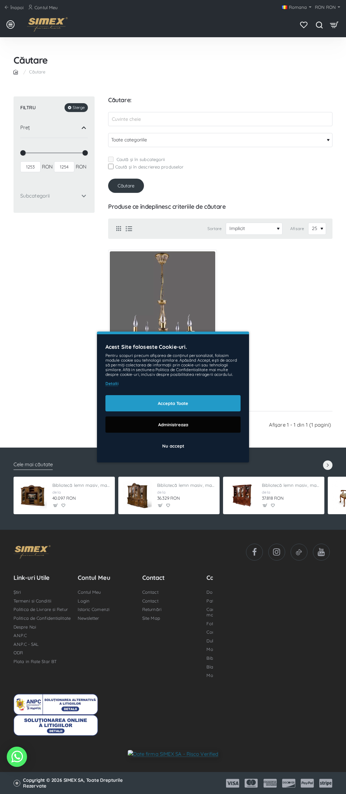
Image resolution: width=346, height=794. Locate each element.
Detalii (112, 383)
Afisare (297, 228)
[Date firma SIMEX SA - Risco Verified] (173, 753)
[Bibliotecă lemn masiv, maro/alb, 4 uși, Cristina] (137, 495)
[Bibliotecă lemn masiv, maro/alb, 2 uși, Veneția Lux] (242, 495)
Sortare (214, 228)
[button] (55, 505)
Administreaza (173, 424)
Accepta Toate (173, 403)
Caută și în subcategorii (140, 159)
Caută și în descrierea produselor (149, 166)
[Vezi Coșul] (334, 24)
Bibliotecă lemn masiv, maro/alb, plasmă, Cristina (81, 485)
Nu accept (173, 446)
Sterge (78, 107)
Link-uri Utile (32, 577)
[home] (17, 71)
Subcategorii (35, 195)
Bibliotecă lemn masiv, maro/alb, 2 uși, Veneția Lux (291, 485)
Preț (25, 127)
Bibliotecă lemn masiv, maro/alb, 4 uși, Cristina (186, 485)
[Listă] (129, 229)
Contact (153, 577)
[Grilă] (119, 229)
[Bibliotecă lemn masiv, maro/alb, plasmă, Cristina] (32, 495)
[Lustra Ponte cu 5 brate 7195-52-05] (162, 304)
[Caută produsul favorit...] (319, 24)
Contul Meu (94, 577)
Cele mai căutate (33, 464)
